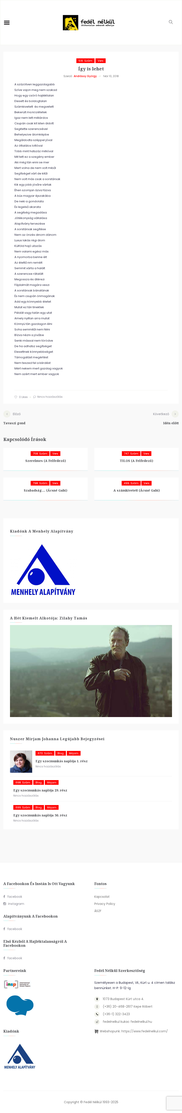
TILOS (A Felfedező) (136, 461)
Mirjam (73, 753)
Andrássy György (85, 76)
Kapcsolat (102, 896)
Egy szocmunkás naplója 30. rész (40, 815)
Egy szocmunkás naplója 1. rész (62, 761)
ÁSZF (97, 911)
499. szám (131, 483)
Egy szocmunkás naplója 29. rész (40, 790)
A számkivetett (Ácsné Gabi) (136, 490)
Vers (100, 61)
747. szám (131, 453)
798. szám (40, 483)
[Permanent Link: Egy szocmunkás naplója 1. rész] (21, 761)
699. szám (23, 807)
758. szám (40, 453)
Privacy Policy (104, 904)
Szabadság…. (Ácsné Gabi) (45, 490)
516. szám (85, 61)
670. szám (45, 753)
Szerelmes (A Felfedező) (45, 461)
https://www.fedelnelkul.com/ (144, 1031)
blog (60, 753)
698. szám (23, 782)
